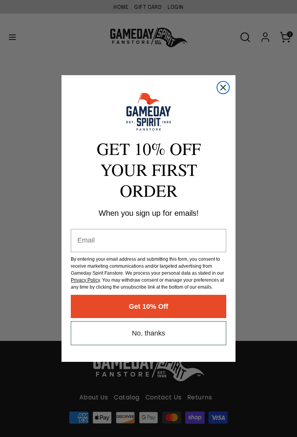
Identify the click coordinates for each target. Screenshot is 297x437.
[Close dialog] (223, 87)
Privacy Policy (85, 280)
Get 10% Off (148, 306)
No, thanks (148, 333)
